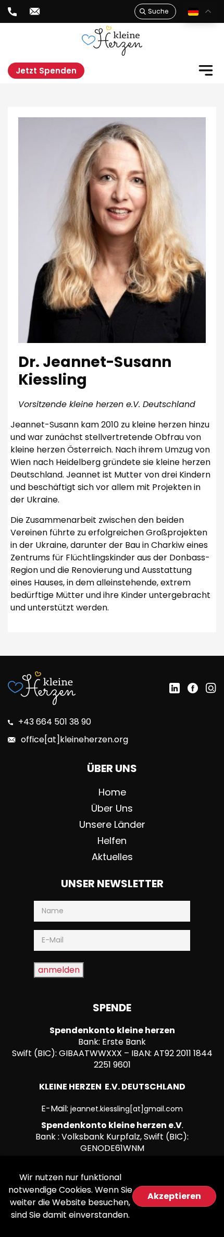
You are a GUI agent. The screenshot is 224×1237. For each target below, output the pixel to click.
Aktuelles (112, 856)
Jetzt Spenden (46, 70)
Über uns (112, 808)
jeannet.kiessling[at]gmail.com (126, 1109)
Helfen (112, 840)
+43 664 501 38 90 (54, 722)
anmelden (59, 970)
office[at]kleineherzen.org (74, 739)
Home (112, 792)
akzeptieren (174, 1196)
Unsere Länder (112, 824)
